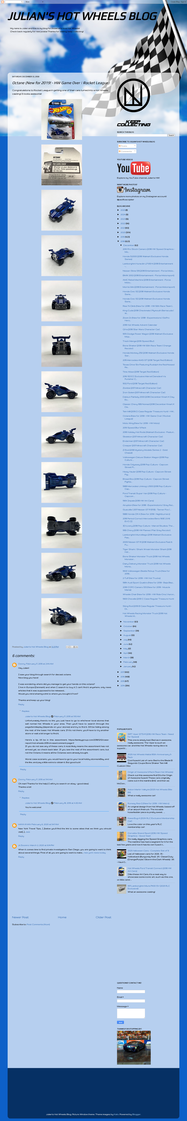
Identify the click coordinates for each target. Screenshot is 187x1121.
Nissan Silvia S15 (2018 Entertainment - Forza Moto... (148, 271)
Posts (123, 146)
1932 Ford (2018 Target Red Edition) (140, 383)
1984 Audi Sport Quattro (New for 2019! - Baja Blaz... (148, 582)
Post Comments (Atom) (38, 924)
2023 (123, 219)
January (127, 666)
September (129, 631)
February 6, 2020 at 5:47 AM (45, 824)
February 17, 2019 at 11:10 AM (67, 716)
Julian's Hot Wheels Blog (37, 716)
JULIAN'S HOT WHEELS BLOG (82, 15)
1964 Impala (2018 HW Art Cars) (138, 501)
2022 (123, 223)
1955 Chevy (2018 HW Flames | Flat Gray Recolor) (146, 530)
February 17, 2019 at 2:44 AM (39, 664)
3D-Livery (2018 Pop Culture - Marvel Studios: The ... (148, 526)
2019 (123, 237)
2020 (123, 232)
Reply (21, 704)
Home (62, 917)
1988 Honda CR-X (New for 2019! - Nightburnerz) (146, 514)
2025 (123, 210)
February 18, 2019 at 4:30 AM (68, 803)
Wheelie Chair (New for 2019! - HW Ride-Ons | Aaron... (149, 594)
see (28, 832)
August (127, 635)
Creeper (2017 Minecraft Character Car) (142, 445)
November (129, 622)
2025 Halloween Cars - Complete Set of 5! (148, 851)
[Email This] (67, 647)
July (125, 640)
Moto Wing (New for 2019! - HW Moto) (141, 423)
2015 (123, 681)
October (128, 626)
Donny (21, 664)
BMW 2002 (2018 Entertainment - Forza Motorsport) (148, 275)
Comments (126, 151)
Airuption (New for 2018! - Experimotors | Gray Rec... (148, 505)
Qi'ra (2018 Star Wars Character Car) (141, 329)
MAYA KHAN (24, 824)
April (125, 653)
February (128, 662)
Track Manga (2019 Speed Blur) (138, 341)
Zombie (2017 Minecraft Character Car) (142, 388)
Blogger (136, 1114)
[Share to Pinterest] (77, 647)
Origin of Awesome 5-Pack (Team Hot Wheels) (150, 772)
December (129, 245)
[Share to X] (72, 647)
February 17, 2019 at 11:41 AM (39, 779)
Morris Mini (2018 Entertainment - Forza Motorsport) (149, 287)
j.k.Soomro (23, 845)
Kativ (116, 1114)
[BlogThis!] (69, 647)
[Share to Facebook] (74, 647)
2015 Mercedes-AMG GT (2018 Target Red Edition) (147, 360)
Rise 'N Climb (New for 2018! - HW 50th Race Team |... (148, 306)
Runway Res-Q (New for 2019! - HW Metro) (148, 803)
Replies (25, 711)
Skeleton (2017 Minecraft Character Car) (143, 436)
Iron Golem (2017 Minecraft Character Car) (144, 392)
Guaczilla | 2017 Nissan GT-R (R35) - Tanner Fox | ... (147, 509)
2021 (123, 228)
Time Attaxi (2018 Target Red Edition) (141, 372)
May (125, 648)
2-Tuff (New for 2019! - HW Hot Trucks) (142, 578)
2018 (123, 241)
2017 (123, 672)
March (127, 657)
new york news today (95, 853)
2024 (123, 214)
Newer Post (20, 917)
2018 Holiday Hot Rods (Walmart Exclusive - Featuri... (149, 432)
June (126, 644)
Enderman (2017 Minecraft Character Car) (143, 441)
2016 (123, 677)
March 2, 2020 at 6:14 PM (42, 845)
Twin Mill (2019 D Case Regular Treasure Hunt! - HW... (149, 411)
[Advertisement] (86, 55)
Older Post (103, 917)
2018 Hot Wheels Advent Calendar (140, 325)
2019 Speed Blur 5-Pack (134, 428)
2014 (123, 685)
